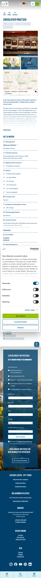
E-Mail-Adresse (16, 427)
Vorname (11, 402)
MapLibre (7, 91)
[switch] (36, 289)
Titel (9, 411)
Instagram (6, 240)
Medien (20, 554)
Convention (20, 556)
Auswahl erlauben (20, 322)
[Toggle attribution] (35, 91)
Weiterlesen (7, 130)
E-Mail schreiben (20, 522)
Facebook (6, 238)
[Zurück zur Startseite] (5, 4)
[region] (20, 83)
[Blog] (20, 4)
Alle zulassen (20, 316)
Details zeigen (30, 310)
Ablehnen (20, 327)
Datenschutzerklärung (25, 441)
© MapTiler (14, 91)
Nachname (11, 394)
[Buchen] (37, 4)
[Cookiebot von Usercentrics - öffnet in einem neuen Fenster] (30, 249)
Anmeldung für (12, 367)
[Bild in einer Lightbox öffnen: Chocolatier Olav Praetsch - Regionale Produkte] (11, 63)
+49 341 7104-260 (20, 520)
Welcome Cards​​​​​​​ (20, 539)
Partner (20, 552)
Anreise (20, 535)
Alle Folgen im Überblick (20, 501)
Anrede (10, 419)
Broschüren (20, 537)
